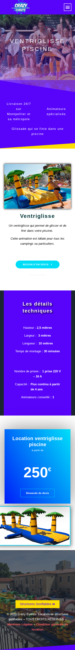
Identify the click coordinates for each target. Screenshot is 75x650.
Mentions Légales (20, 624)
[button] (68, 7)
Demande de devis (37, 493)
